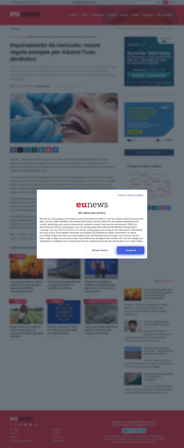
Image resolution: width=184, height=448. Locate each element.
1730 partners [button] (57, 218)
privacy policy (129, 241)
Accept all (131, 250)
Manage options (100, 250)
